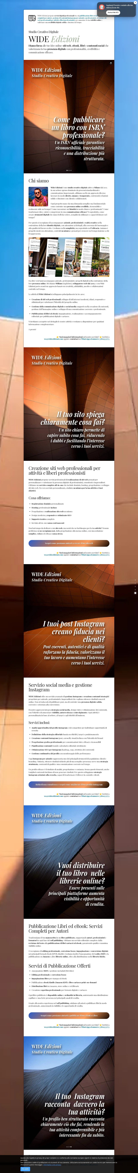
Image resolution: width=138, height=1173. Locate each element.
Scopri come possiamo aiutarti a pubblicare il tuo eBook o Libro (69, 1015)
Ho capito (25, 1169)
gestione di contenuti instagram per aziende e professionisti (74, 18)
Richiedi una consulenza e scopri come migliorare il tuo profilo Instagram (69, 784)
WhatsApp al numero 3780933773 (95, 339)
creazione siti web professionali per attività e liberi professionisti (72, 19)
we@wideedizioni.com (53, 339)
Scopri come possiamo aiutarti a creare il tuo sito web (69, 543)
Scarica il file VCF (113, 12)
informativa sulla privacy (52, 1165)
